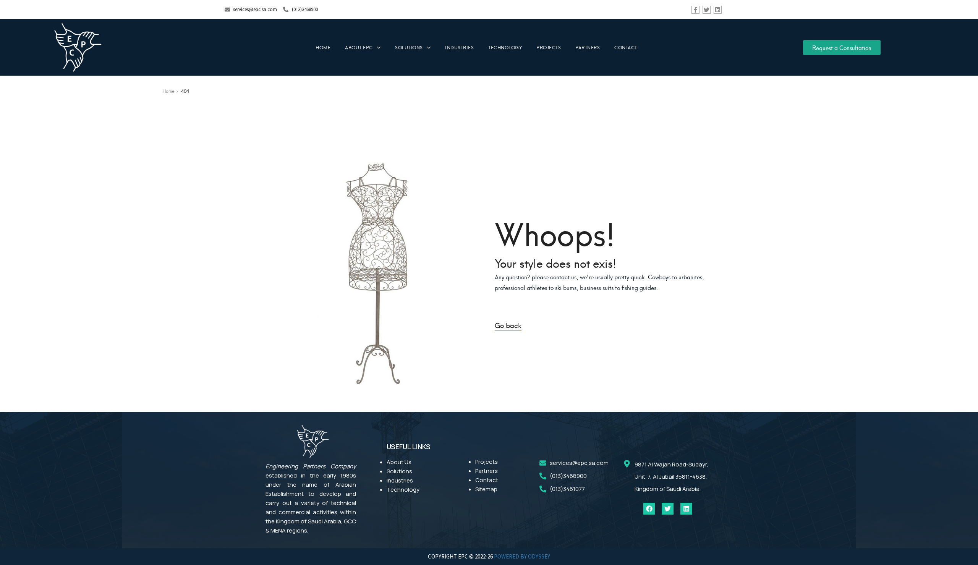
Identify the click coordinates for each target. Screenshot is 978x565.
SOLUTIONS (409, 47)
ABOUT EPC (359, 47)
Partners (486, 471)
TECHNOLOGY (505, 47)
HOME (323, 47)
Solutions (399, 471)
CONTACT (625, 47)
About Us (399, 462)
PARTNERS (587, 47)
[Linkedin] (718, 10)
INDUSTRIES (459, 47)
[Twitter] (707, 10)
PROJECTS (548, 47)
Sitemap (486, 489)
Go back (508, 324)
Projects (486, 462)
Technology (403, 490)
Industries (400, 480)
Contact (486, 480)
